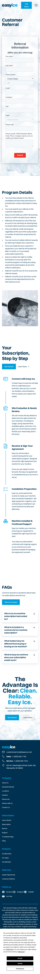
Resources (6, 799)
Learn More (27, 717)
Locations (5, 791)
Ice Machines (6, 854)
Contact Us (6, 807)
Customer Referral (8, 879)
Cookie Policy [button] (10, 949)
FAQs (4, 841)
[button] (36, 5)
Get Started (8, 366)
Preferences (20, 969)
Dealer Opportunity (8, 875)
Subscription (6, 824)
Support (4, 833)
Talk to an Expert (10, 602)
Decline (20, 963)
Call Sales (26, 5)
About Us (5, 783)
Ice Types (5, 858)
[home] (10, 5)
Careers (5, 795)
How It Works (6, 820)
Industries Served (8, 787)
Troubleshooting (7, 837)
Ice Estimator (6, 862)
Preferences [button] (21, 952)
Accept (20, 958)
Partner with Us (7, 803)
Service (4, 828)
